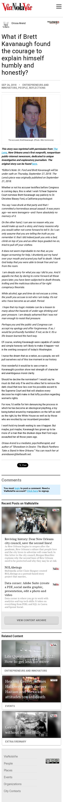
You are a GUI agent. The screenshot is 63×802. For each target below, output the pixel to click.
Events (10, 706)
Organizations (13, 784)
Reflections (37, 87)
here (34, 163)
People (23, 87)
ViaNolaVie (11, 756)
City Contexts (12, 791)
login (17, 488)
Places (8, 770)
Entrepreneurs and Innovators (26, 670)
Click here (32, 491)
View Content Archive (31, 620)
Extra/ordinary (15, 741)
